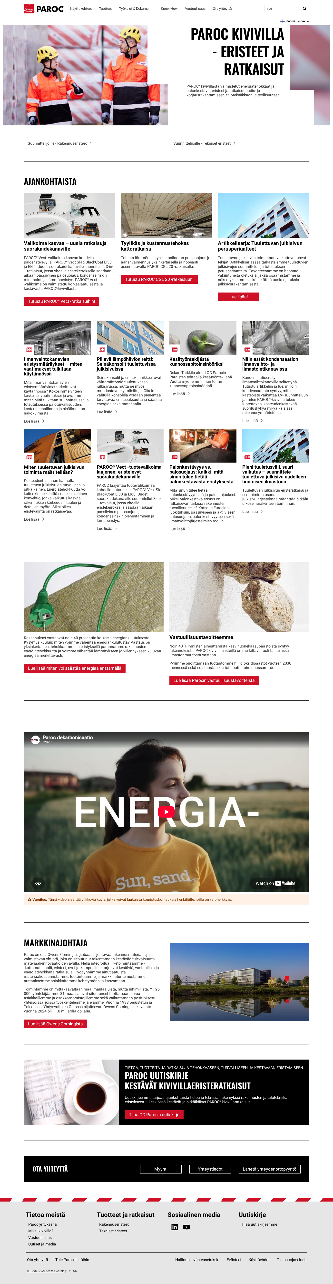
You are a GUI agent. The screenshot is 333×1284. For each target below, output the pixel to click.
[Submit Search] (304, 8)
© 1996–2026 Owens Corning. (47, 1271)
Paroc (44, 8)
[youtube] (186, 1227)
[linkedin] (174, 1227)
